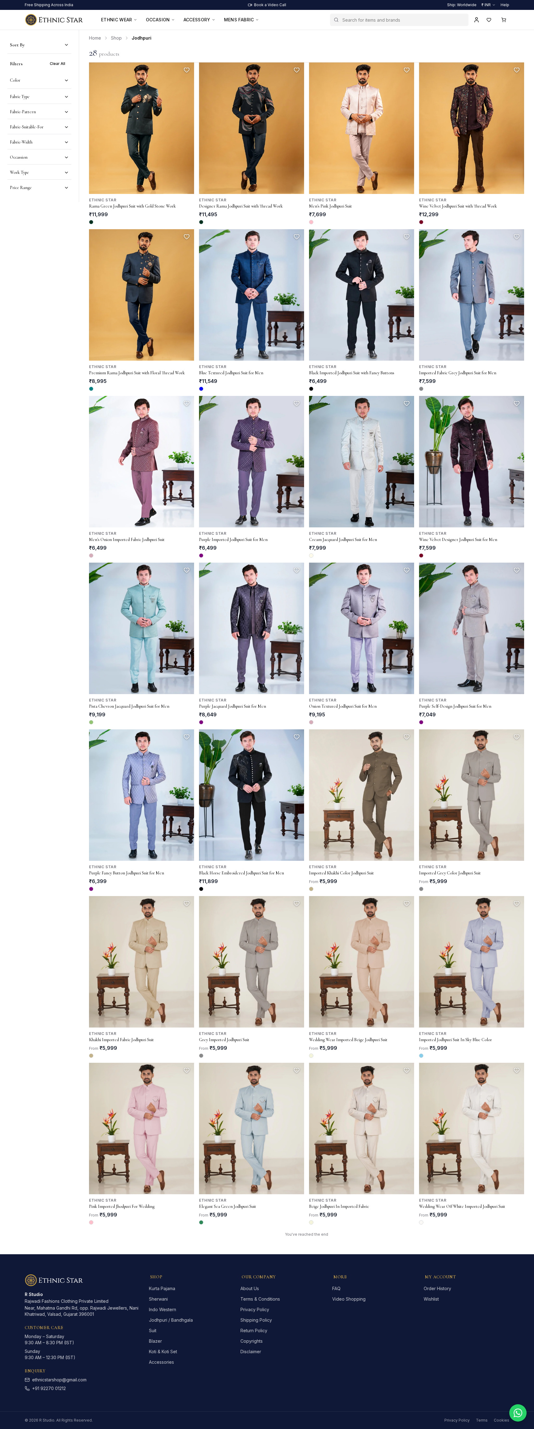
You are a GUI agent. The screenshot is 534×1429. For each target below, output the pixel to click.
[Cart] (503, 19)
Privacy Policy (457, 1420)
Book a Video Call (270, 4)
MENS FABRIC (239, 19)
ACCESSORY (197, 19)
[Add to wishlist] (187, 70)
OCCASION (158, 19)
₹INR (486, 4)
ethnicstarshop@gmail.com (59, 1379)
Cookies (501, 1420)
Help (505, 4)
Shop (116, 38)
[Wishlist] (488, 19)
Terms (482, 1420)
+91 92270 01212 (49, 1388)
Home (95, 38)
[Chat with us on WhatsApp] (518, 1413)
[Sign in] (476, 20)
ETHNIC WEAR (116, 19)
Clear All (57, 63)
